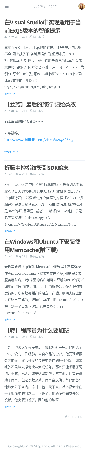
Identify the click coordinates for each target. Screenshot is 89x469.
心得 (41, 37)
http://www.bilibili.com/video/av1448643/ (38, 140)
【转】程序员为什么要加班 (36, 330)
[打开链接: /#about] (81, 6)
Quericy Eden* (45, 6)
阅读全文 (9, 94)
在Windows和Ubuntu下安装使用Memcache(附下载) (42, 246)
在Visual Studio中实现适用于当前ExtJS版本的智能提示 (42, 26)
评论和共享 (11, 152)
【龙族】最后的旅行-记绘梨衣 (40, 104)
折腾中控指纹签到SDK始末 (36, 168)
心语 (41, 111)
